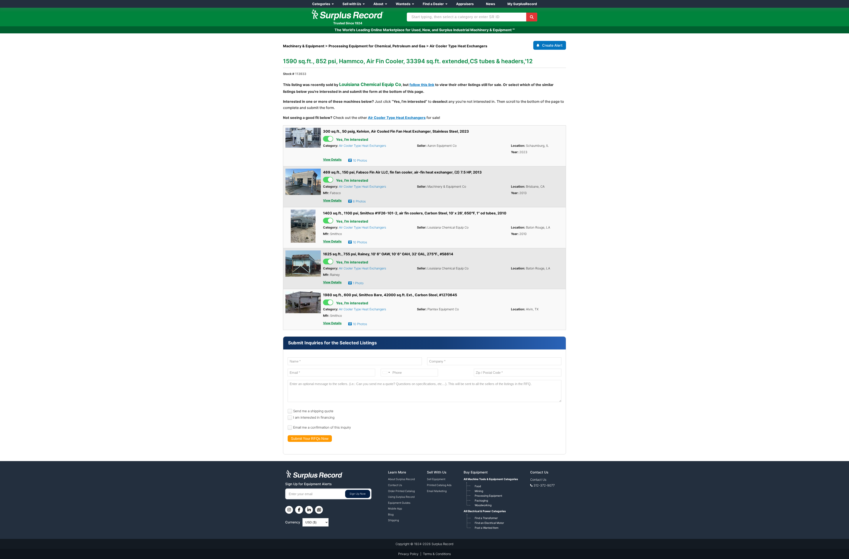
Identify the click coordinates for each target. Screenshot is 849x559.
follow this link (421, 84)
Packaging (481, 500)
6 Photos (359, 201)
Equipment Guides (399, 502)
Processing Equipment (488, 495)
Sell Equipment (436, 479)
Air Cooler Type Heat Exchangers (397, 117)
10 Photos (360, 160)
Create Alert (552, 45)
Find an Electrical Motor (489, 523)
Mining (479, 491)
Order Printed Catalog (401, 491)
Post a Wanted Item (486, 527)
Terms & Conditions (437, 554)
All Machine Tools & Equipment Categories (491, 479)
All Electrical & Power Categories (485, 511)
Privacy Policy (408, 554)
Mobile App (395, 508)
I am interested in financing (314, 417)
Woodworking (483, 505)
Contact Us (395, 485)
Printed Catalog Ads (439, 485)
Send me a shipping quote (313, 411)
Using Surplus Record (401, 496)
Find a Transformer (486, 518)
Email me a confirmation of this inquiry (322, 427)
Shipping (393, 520)
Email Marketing (437, 491)
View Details (332, 159)
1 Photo (358, 283)
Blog (391, 514)
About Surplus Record (401, 479)
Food (478, 486)
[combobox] (386, 372)
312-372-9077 (544, 485)
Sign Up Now (358, 493)
